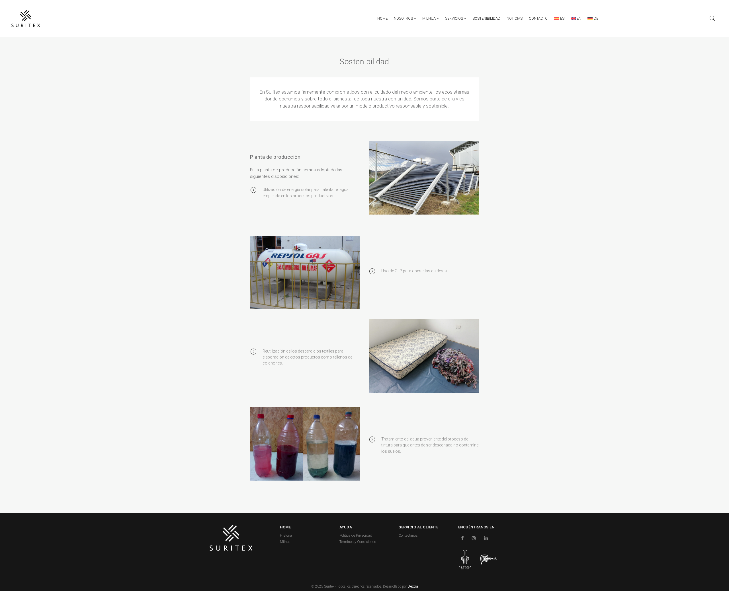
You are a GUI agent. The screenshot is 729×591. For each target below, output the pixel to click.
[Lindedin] (487, 537)
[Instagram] (474, 537)
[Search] (712, 18)
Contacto (538, 18)
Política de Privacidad (355, 535)
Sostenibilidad (486, 18)
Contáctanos (408, 535)
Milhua (429, 18)
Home (382, 18)
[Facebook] (463, 537)
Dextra (413, 586)
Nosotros (404, 18)
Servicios (454, 18)
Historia (286, 535)
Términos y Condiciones (357, 541)
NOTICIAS (515, 18)
